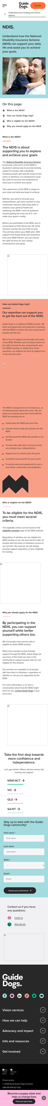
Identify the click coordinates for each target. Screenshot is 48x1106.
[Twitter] (34, 996)
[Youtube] (41, 996)
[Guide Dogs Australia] (24, 5)
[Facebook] (4, 996)
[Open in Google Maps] (24, 947)
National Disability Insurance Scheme (24, 162)
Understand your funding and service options (24, 14)
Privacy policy (8, 1080)
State (7, 859)
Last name (9, 846)
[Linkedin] (19, 996)
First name (10, 832)
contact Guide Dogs (24, 690)
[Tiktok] (27, 996)
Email (7, 873)
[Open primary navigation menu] (5, 5)
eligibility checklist (10, 530)
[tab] (24, 1010)
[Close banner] (44, 1098)
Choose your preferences (18, 890)
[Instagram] (12, 996)
